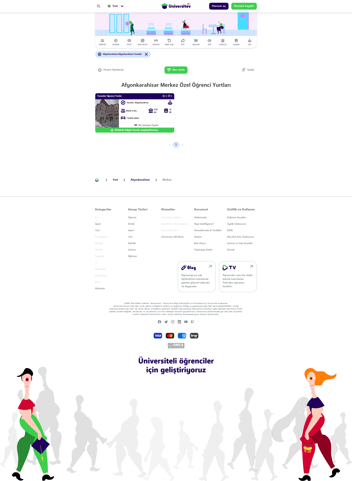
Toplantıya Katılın (203, 250)
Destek (230, 250)
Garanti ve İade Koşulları (240, 243)
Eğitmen (132, 256)
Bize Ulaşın (200, 243)
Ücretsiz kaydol (244, 6)
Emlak (131, 224)
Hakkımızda (200, 217)
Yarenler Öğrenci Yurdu (109, 96)
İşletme (132, 250)
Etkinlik (132, 243)
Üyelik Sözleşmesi (236, 224)
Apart (98, 224)
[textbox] (248, 69)
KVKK (230, 230)
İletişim (198, 237)
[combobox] (248, 69)
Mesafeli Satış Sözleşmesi (240, 237)
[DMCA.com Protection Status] (176, 345)
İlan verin (178, 70)
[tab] (102, 42)
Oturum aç (219, 6)
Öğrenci (132, 217)
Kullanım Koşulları (236, 217)
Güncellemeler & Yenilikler (208, 230)
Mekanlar (100, 288)
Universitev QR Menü (172, 237)
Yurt (97, 230)
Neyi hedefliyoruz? (204, 224)
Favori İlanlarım (114, 70)
